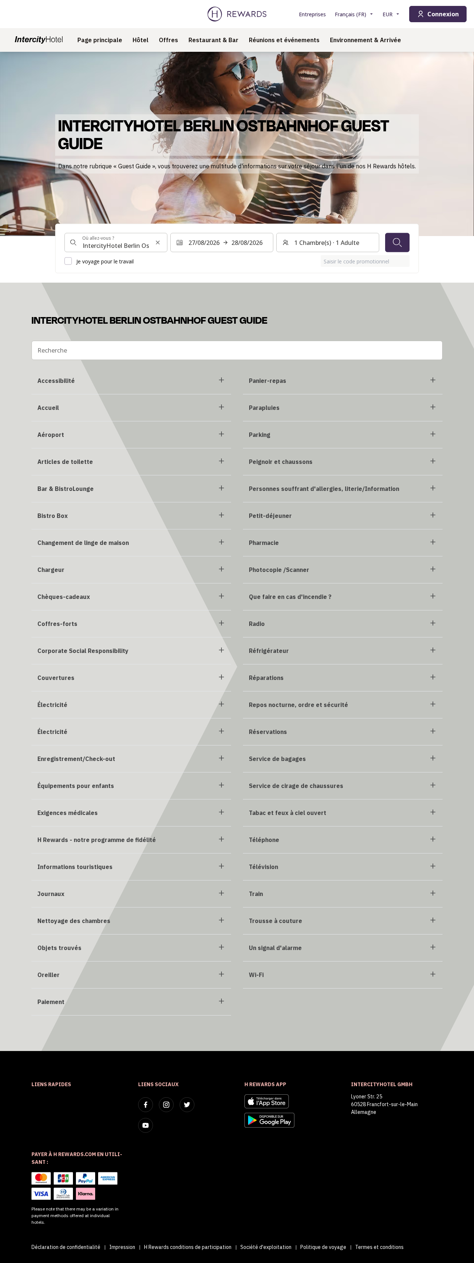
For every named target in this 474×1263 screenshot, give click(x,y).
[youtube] (145, 1125)
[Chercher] (397, 242)
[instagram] (166, 1104)
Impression (122, 1247)
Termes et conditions (379, 1247)
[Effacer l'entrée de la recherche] (157, 242)
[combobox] (115, 242)
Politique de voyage (323, 1247)
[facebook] (145, 1104)
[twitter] (187, 1104)
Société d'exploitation (265, 1247)
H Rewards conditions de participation (187, 1247)
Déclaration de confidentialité (65, 1247)
